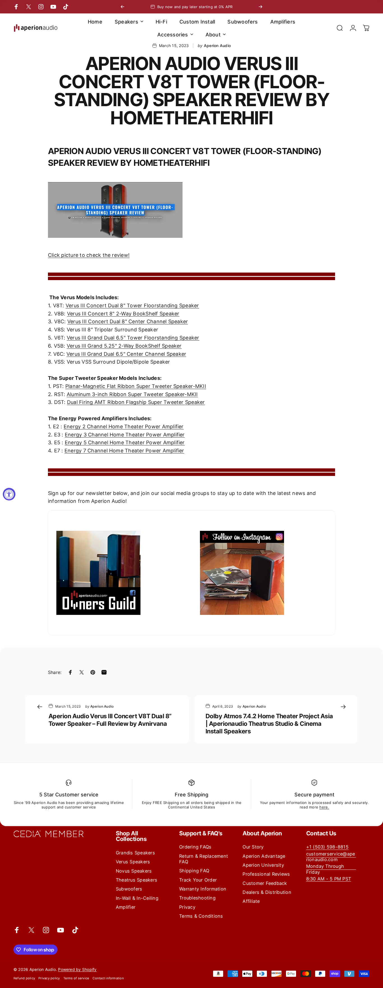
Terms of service (76, 978)
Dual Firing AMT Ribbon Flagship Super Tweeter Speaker (136, 402)
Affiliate (251, 901)
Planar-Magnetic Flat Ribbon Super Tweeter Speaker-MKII (135, 386)
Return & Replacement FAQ (203, 858)
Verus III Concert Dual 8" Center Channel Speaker (127, 321)
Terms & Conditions (201, 916)
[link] (331, 869)
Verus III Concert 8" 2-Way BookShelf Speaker (123, 314)
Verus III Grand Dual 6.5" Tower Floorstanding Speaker (133, 338)
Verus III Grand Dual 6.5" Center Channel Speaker (126, 354)
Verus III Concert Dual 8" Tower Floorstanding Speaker (132, 305)
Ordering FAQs (195, 847)
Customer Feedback (265, 883)
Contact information (108, 978)
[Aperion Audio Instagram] (263, 573)
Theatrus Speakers (136, 880)
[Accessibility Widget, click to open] (9, 494)
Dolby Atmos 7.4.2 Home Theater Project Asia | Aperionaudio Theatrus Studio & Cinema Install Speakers (269, 723)
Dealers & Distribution (267, 892)
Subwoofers (129, 889)
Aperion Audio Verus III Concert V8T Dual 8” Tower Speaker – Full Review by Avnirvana (110, 719)
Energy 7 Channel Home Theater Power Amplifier (124, 451)
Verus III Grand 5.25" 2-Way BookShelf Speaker (124, 346)
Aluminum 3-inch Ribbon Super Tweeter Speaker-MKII (132, 394)
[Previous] (122, 6)
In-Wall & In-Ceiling (137, 898)
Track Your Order (198, 880)
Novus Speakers (134, 871)
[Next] (260, 6)
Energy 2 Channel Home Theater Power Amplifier (124, 426)
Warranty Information (202, 889)
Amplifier (125, 907)
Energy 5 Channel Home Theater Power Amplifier (125, 442)
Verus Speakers (133, 861)
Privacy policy (49, 978)
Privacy (187, 907)
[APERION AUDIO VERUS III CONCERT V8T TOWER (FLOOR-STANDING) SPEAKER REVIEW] (191, 210)
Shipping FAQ (194, 870)
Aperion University (263, 865)
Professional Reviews (266, 874)
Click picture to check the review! (89, 255)
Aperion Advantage (264, 856)
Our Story (253, 847)
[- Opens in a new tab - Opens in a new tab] (119, 573)
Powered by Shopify (77, 969)
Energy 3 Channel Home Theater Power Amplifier (125, 435)
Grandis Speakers (135, 853)
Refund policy (24, 978)
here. (324, 807)
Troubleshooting (197, 898)
